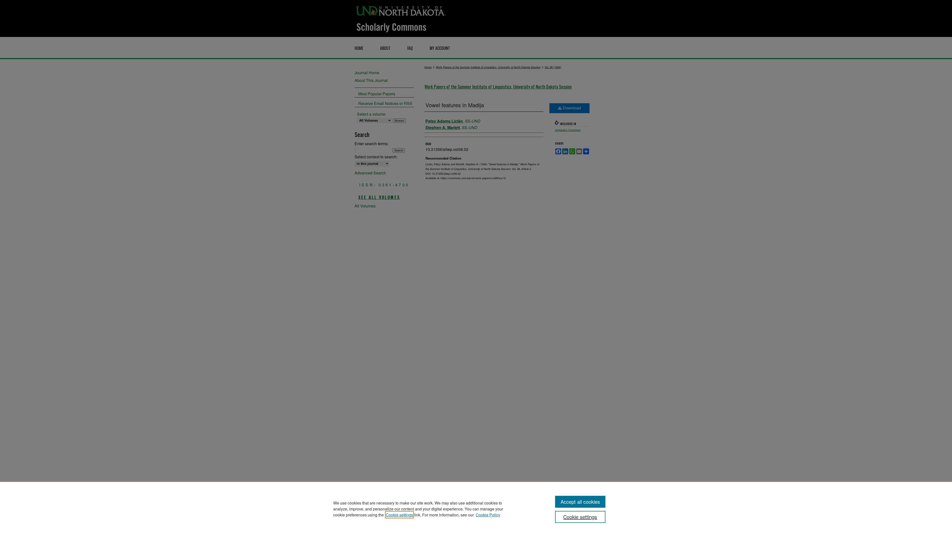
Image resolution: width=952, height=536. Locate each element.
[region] (476, 508)
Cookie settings (399, 515)
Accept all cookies (580, 501)
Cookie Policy (488, 515)
